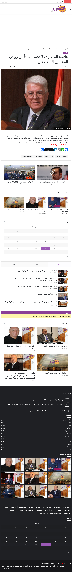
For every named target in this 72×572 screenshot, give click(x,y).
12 (45, 241)
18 (54, 245)
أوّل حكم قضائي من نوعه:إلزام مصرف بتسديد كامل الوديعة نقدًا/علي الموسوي (37, 286)
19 (45, 245)
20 (36, 245)
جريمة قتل (38, 507)
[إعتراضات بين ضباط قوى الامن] (14, 202)
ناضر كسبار (12, 510)
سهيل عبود (31, 507)
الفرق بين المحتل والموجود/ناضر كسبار (53, 346)
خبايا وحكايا (67, 431)
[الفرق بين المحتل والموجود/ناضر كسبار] (52, 335)
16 (8, 241)
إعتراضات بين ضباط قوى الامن (16, 209)
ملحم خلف (38, 156)
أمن (69, 425)
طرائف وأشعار (66, 433)
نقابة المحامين (26, 156)
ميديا (68, 447)
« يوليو (66, 256)
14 (26, 241)
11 (54, 241)
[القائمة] (2, 9)
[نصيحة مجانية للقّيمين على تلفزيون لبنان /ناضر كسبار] (36, 491)
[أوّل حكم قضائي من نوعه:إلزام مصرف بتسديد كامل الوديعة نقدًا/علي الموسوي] (63, 289)
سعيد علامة (48, 156)
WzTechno (66, 563)
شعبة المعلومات (22, 507)
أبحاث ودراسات (66, 420)
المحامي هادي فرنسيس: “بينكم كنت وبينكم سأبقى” (59, 210)
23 (8, 245)
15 (17, 241)
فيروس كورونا (58, 510)
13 (36, 241)
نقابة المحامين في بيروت (55, 513)
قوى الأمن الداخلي (48, 510)
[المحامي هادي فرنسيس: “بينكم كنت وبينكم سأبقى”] (58, 202)
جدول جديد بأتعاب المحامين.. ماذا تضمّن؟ (46, 294)
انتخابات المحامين (57, 507)
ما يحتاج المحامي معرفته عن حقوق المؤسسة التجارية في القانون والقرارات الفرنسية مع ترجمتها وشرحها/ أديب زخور (20, 375)
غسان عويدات (67, 510)
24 (63, 248)
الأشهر (59, 264)
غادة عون (6, 507)
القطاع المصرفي (61, 156)
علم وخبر (67, 436)
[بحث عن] (70, 9)
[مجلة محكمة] (58, 9)
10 (63, 241)
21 (26, 245)
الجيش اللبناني (66, 507)
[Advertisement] (36, 32)
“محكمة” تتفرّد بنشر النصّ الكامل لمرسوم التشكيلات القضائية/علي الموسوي (37, 271)
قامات (68, 439)
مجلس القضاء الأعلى (29, 510)
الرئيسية (65, 49)
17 (63, 245)
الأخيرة (36, 264)
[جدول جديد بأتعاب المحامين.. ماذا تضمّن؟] (63, 296)
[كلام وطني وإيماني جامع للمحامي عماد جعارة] (36, 202)
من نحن (4, 566)
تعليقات (13, 264)
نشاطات (67, 449)
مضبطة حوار (66, 441)
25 (54, 248)
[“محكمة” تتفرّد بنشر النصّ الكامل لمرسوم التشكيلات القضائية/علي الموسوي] (63, 273)
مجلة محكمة (39, 510)
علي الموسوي (14, 507)
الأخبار (60, 49)
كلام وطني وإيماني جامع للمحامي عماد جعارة (52, 1)
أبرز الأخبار (67, 422)
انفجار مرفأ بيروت (47, 507)
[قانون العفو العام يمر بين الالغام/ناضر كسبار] (59, 491)
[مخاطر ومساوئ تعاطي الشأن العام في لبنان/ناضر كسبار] (12, 478)
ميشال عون (20, 510)
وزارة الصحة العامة (44, 513)
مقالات (68, 444)
